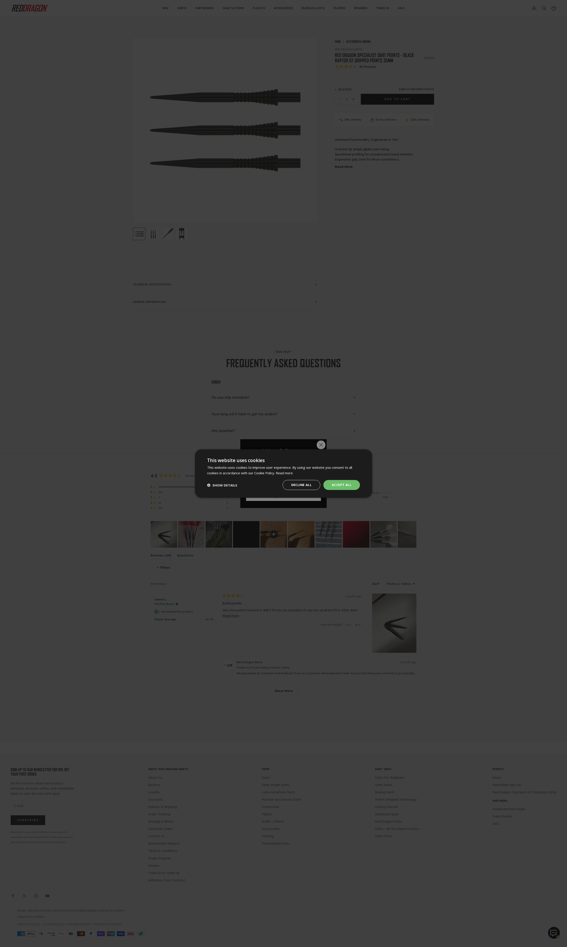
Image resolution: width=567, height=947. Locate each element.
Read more (284, 473)
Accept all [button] (341, 485)
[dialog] (283, 473)
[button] (222, 484)
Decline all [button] (301, 485)
